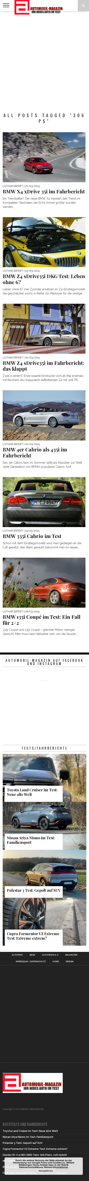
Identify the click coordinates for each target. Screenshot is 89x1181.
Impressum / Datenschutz (31, 962)
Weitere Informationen (56, 1167)
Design (69, 962)
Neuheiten (71, 955)
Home (56, 962)
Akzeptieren (45, 1171)
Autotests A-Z (50, 955)
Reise (32, 955)
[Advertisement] (44, 59)
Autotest (17, 955)
